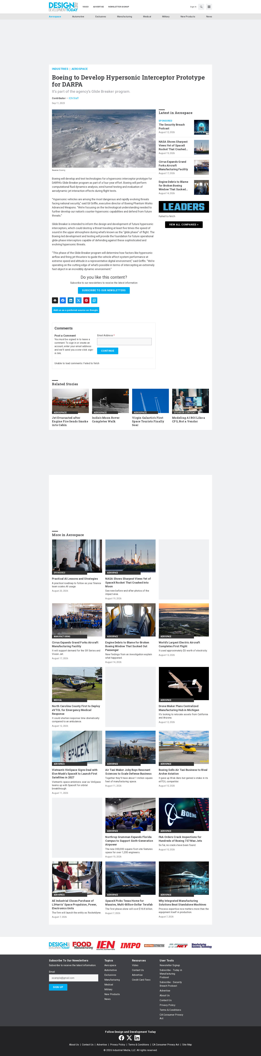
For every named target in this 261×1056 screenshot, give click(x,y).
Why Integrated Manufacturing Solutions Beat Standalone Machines (182, 902)
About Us (74, 1044)
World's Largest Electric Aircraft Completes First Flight (179, 644)
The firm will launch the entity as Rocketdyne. (76, 912)
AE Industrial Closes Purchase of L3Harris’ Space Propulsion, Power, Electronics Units (74, 904)
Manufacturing (62, 636)
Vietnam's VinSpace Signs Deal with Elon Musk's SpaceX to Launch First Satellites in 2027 (75, 773)
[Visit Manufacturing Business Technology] (201, 945)
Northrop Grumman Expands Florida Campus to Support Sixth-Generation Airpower (129, 840)
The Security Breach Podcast (172, 126)
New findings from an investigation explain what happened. (128, 656)
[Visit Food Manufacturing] (83, 945)
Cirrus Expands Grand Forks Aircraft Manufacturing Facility (173, 165)
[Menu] (209, 7)
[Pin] (86, 300)
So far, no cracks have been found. (177, 845)
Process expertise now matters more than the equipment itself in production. (184, 910)
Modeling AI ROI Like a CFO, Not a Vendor (188, 419)
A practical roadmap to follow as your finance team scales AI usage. (76, 585)
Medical (58, 700)
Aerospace (80, 68)
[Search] (201, 7)
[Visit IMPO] (130, 945)
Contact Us (87, 1044)
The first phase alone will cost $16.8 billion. (129, 908)
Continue (107, 350)
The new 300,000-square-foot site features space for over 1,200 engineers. (129, 851)
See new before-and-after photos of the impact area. (127, 592)
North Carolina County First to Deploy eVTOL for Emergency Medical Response (76, 710)
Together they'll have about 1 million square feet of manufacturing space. (129, 780)
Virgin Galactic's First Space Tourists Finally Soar (148, 421)
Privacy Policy (117, 1044)
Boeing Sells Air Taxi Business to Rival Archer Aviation (183, 771)
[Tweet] (79, 300)
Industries (60, 68)
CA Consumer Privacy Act (165, 1044)
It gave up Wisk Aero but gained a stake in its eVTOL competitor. (183, 780)
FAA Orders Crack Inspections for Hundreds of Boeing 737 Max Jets (180, 838)
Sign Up (58, 987)
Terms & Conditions (138, 1044)
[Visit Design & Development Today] (59, 945)
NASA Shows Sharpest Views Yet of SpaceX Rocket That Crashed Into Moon (173, 145)
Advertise (102, 1044)
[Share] (63, 300)
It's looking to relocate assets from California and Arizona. (183, 716)
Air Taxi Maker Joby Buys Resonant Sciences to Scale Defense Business (128, 771)
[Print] (55, 300)
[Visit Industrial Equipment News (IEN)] (105, 945)
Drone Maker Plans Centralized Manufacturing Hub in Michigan (179, 708)
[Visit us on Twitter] (129, 1037)
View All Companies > (184, 224)
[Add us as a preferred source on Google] (94, 300)
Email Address (106, 335)
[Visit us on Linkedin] (137, 1037)
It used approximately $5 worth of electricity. (183, 650)
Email (52, 972)
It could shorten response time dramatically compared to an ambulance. (75, 720)
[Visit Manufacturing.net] (178, 945)
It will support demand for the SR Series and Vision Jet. (76, 652)
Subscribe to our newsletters (104, 290)
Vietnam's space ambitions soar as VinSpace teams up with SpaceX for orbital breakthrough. (76, 785)
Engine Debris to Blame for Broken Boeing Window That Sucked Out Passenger (173, 185)
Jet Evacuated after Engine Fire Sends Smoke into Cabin (70, 421)
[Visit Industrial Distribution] (154, 945)
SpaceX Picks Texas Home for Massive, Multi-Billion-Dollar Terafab (129, 902)
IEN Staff (74, 98)
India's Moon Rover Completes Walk (106, 419)
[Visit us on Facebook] (121, 1037)
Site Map (187, 1044)
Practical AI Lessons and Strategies (75, 578)
